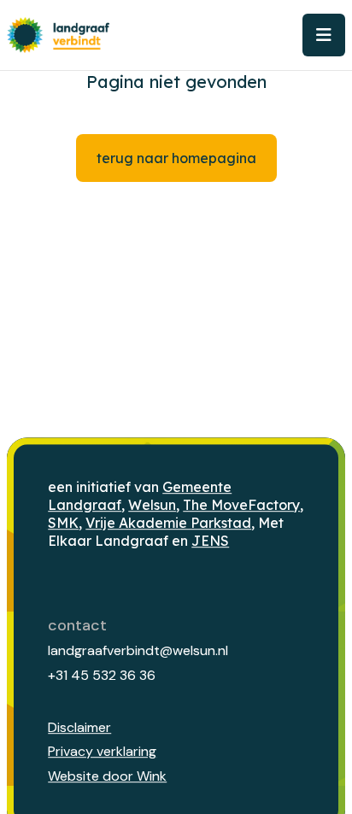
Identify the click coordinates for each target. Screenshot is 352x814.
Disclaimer (79, 727)
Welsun (152, 504)
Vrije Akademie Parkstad (168, 522)
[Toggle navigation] (323, 35)
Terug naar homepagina (176, 158)
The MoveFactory (241, 504)
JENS (210, 540)
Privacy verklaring (102, 752)
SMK (63, 522)
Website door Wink (107, 776)
